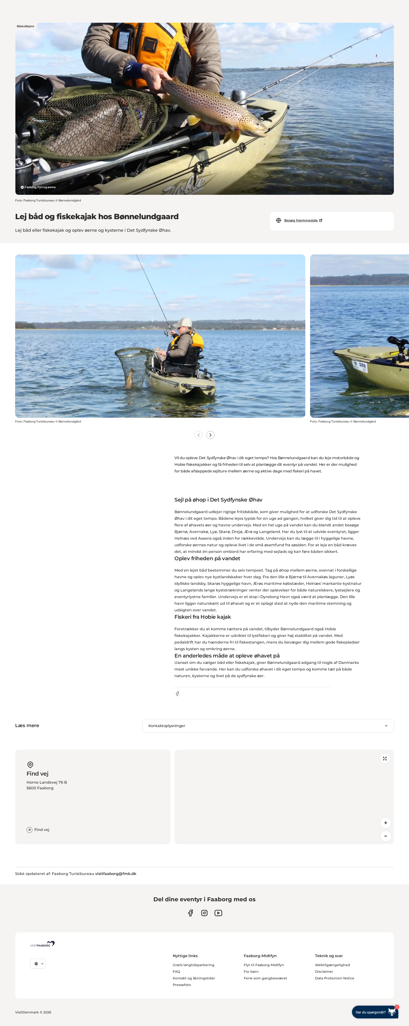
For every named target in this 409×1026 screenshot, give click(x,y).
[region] (284, 797)
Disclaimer (324, 971)
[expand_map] (385, 758)
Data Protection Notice (334, 978)
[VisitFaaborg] (42, 943)
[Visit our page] (190, 913)
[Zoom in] (385, 823)
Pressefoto (182, 985)
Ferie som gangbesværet (265, 978)
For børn (251, 971)
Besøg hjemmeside (301, 220)
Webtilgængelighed (332, 965)
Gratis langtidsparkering (193, 965)
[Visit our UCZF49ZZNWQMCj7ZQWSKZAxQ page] (218, 913)
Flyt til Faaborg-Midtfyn (264, 965)
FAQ (176, 971)
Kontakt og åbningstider (194, 978)
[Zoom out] (385, 836)
